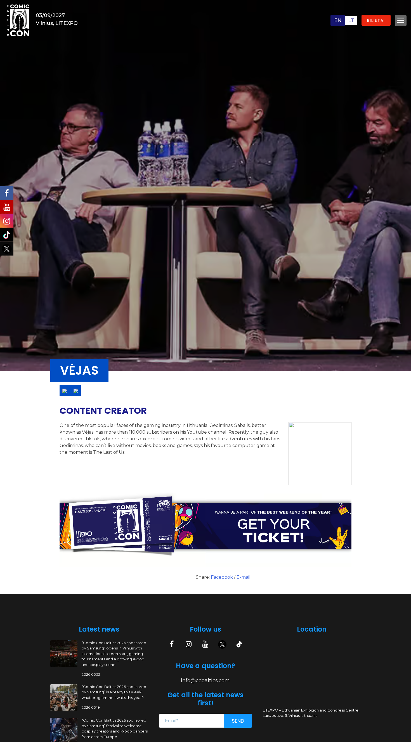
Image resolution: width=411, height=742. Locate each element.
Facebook (222, 577)
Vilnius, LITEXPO (57, 23)
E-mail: (244, 577)
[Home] (18, 20)
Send (238, 720)
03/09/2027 (50, 15)
